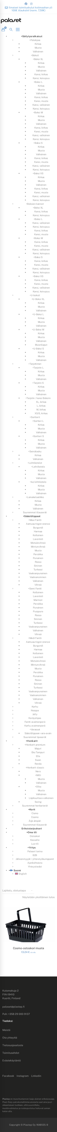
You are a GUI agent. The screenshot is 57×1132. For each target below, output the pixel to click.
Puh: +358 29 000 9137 (16, 1014)
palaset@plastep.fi (13, 1006)
